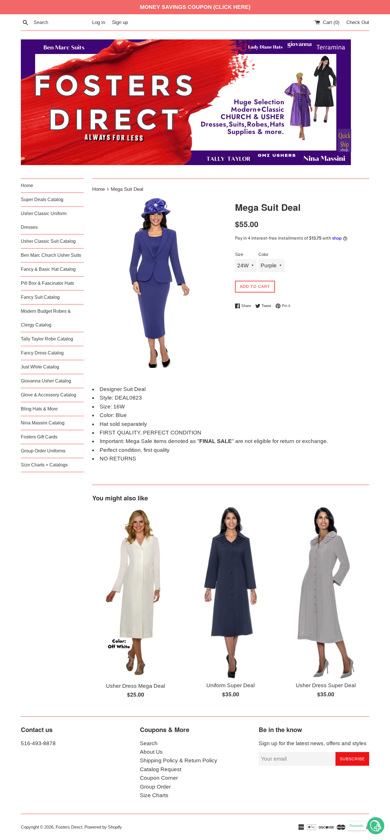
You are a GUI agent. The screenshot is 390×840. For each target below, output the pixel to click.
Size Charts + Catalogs (44, 464)
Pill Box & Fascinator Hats (47, 283)
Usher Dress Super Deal (326, 685)
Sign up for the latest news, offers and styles (313, 743)
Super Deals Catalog (42, 199)
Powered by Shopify (103, 827)
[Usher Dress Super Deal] (325, 592)
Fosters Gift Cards (39, 436)
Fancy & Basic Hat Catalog (48, 269)
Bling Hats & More (39, 408)
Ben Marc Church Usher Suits (51, 255)
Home (27, 185)
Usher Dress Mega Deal (135, 686)
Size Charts (154, 795)
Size (239, 254)
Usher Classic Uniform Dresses (44, 220)
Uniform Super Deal (230, 685)
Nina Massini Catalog (43, 422)
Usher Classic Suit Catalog (48, 241)
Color (263, 254)
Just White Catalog (40, 366)
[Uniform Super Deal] (230, 592)
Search (149, 743)
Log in (98, 22)
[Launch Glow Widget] (375, 825)
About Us (151, 752)
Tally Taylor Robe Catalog (47, 338)
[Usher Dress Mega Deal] (135, 593)
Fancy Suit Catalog (40, 297)
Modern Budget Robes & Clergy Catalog (46, 318)
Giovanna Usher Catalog (46, 380)
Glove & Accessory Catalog (48, 394)
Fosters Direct (69, 827)
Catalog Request (160, 769)
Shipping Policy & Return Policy (178, 760)
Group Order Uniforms (43, 450)
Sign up (120, 22)
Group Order (155, 787)
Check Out (357, 22)
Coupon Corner (159, 778)
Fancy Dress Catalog (42, 352)
